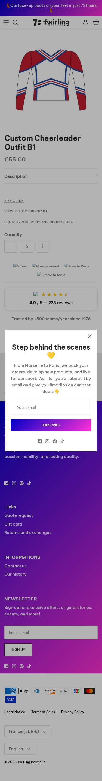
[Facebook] (40, 441)
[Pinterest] (55, 441)
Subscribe (51, 425)
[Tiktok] (62, 441)
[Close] (90, 336)
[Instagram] (47, 441)
